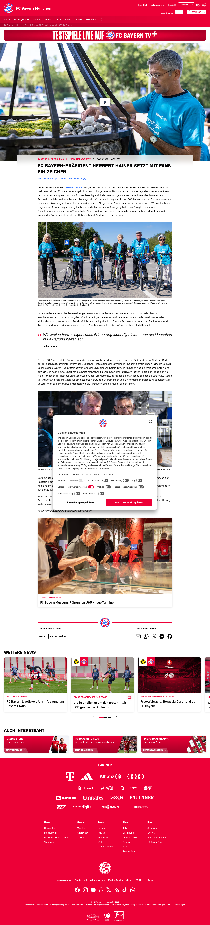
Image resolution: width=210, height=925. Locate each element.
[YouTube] (93, 889)
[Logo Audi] (135, 776)
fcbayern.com (64, 880)
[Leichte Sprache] (198, 5)
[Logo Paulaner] (142, 797)
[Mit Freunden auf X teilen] (154, 636)
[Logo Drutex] (129, 788)
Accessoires (129, 851)
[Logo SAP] (61, 807)
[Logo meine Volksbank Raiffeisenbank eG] (141, 807)
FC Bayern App (154, 842)
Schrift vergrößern (71, 178)
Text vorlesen (45, 178)
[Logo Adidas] (87, 776)
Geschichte (153, 828)
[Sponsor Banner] (105, 35)
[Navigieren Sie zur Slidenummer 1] (101, 717)
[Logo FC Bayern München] (105, 868)
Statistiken (82, 833)
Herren (101, 828)
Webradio (49, 842)
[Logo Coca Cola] (107, 788)
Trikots (126, 828)
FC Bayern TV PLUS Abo (56, 837)
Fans (67, 19)
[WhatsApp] (132, 889)
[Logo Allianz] (110, 776)
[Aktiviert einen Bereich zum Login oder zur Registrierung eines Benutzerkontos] (204, 5)
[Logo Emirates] (93, 798)
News (7, 19)
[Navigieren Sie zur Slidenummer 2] (105, 717)
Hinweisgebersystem (120, 905)
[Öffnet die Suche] (102, 20)
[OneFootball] (116, 889)
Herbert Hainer (74, 187)
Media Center (115, 880)
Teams (48, 19)
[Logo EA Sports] (147, 788)
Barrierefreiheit (78, 905)
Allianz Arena (157, 5)
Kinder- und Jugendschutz (97, 905)
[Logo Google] (116, 798)
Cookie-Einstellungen (176, 905)
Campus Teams (105, 846)
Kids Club (142, 5)
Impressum (30, 905)
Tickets (78, 19)
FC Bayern (8, 25)
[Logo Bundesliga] (119, 916)
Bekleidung (128, 833)
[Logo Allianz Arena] (93, 917)
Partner (105, 765)
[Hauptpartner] (179, 12)
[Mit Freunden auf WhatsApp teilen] (146, 636)
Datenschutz (42, 905)
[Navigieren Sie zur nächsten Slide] (117, 717)
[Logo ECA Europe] (107, 917)
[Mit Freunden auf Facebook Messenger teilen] (162, 636)
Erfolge (151, 833)
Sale (125, 846)
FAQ (133, 905)
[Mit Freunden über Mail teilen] (138, 636)
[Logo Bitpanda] (86, 788)
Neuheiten (128, 842)
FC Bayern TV (22, 19)
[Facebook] (77, 889)
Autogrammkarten (156, 837)
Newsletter (49, 828)
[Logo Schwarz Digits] (82, 807)
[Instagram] (85, 889)
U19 (100, 842)
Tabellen (81, 828)
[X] (109, 889)
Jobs (129, 880)
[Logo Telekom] (70, 776)
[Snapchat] (101, 889)
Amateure (103, 837)
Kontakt (172, 5)
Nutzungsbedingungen (60, 905)
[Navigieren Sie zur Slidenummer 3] (109, 717)
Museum (91, 19)
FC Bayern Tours (145, 880)
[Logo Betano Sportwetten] (65, 788)
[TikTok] (124, 889)
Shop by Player (130, 837)
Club (58, 19)
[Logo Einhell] (66, 798)
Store (125, 822)
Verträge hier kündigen (155, 905)
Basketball (81, 880)
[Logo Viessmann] (110, 807)
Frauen (101, 833)
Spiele (36, 19)
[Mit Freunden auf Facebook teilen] (169, 636)
